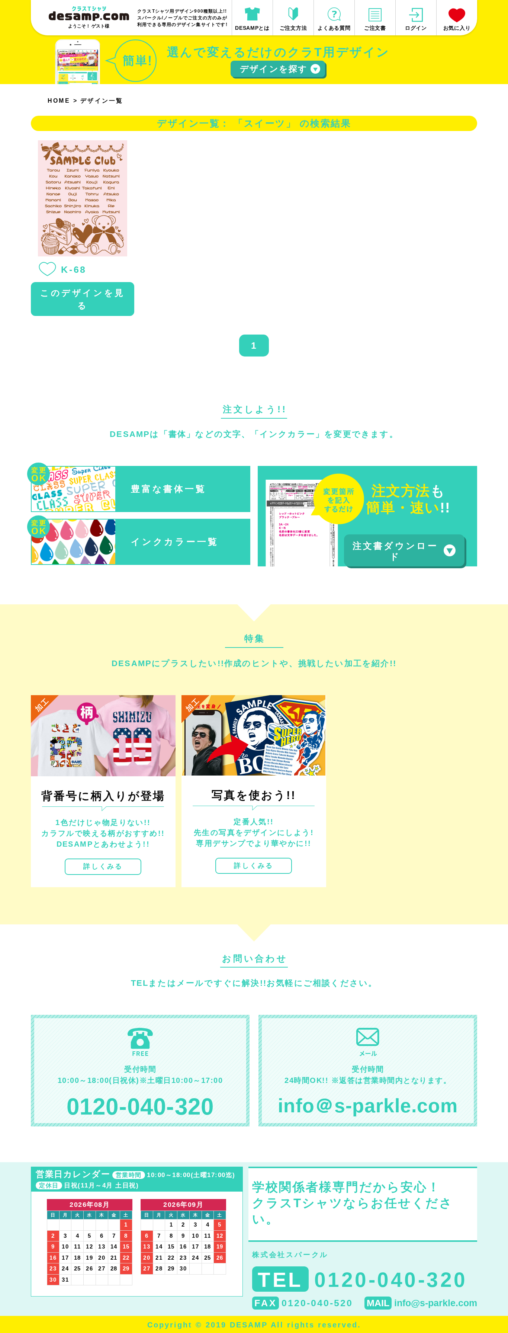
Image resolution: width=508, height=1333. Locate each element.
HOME (59, 101)
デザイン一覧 (101, 101)
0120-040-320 (140, 1106)
